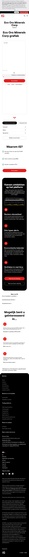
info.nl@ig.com (15, 438)
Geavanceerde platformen (8, 417)
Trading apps (5, 409)
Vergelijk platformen (7, 419)
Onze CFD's (5, 397)
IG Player (4, 426)
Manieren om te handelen (8, 393)
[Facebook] (3, 474)
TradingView (5, 411)
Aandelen (4, 384)
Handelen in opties (6, 399)
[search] (24, 16)
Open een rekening (24, 12)
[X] (6, 474)
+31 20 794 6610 (6, 438)
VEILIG (13, 84)
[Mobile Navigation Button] (27, 16)
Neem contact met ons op (8, 432)
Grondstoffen (5, 386)
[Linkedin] (12, 474)
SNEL (9, 84)
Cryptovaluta (5, 388)
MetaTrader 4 (5, 415)
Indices (4, 382)
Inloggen (16, 12)
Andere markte (6, 390)
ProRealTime (5, 413)
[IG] (2, 16)
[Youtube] (9, 474)
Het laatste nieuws (6, 428)
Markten (4, 376)
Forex (3, 380)
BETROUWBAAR (19, 84)
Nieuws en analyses (7, 422)
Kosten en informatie (10, 123)
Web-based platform (7, 407)
